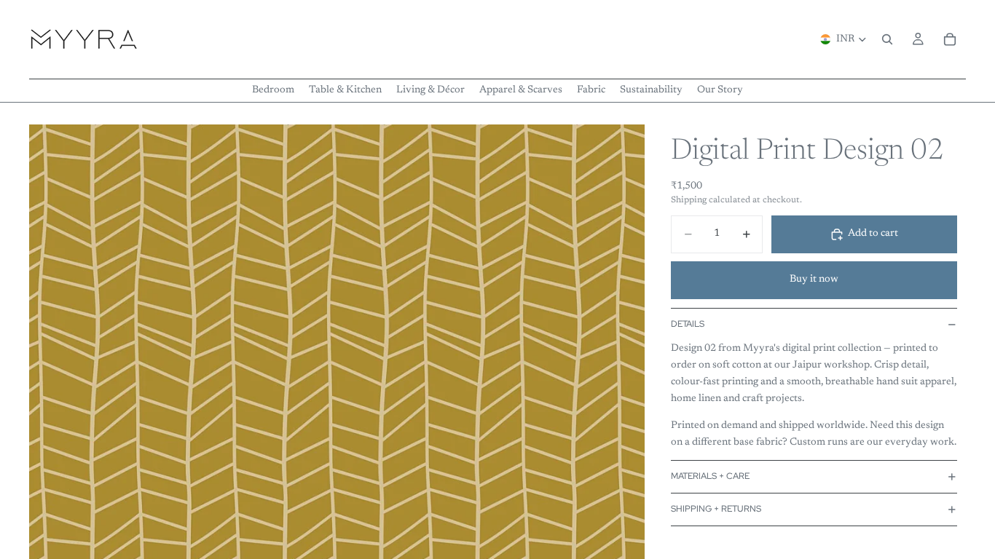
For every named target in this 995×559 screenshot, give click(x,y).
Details (687, 324)
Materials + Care (710, 476)
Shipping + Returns (716, 509)
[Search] (887, 39)
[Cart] (950, 39)
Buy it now (814, 279)
